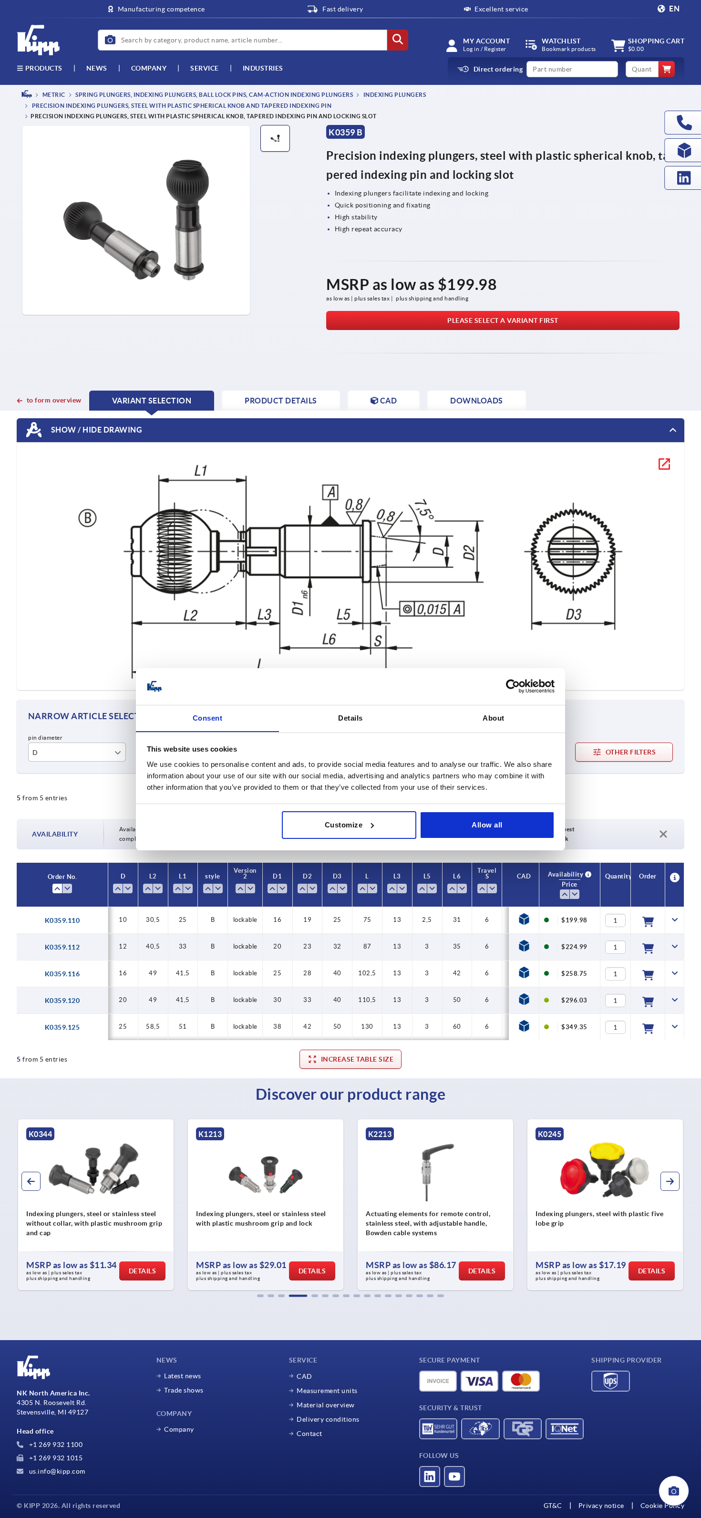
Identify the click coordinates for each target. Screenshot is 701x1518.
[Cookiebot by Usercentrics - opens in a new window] (513, 686)
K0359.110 (62, 920)
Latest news (182, 1376)
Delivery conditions (328, 1419)
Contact (309, 1433)
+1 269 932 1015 (54, 1458)
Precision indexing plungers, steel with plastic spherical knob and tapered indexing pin (181, 106)
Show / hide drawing (95, 429)
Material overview (326, 1405)
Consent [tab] (208, 717)
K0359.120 (62, 1000)
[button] (260, 1295)
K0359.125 (62, 1027)
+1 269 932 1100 (54, 1444)
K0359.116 (62, 974)
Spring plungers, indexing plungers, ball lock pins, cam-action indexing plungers (213, 95)
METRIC (53, 95)
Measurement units (327, 1390)
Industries (263, 68)
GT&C (553, 1505)
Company (149, 68)
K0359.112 (62, 947)
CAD (304, 1376)
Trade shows (184, 1390)
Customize (344, 825)
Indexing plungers (394, 95)
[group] (96, 1204)
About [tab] (494, 717)
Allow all (487, 825)
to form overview (54, 400)
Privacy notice (601, 1505)
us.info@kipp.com (56, 1471)
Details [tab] (350, 717)
